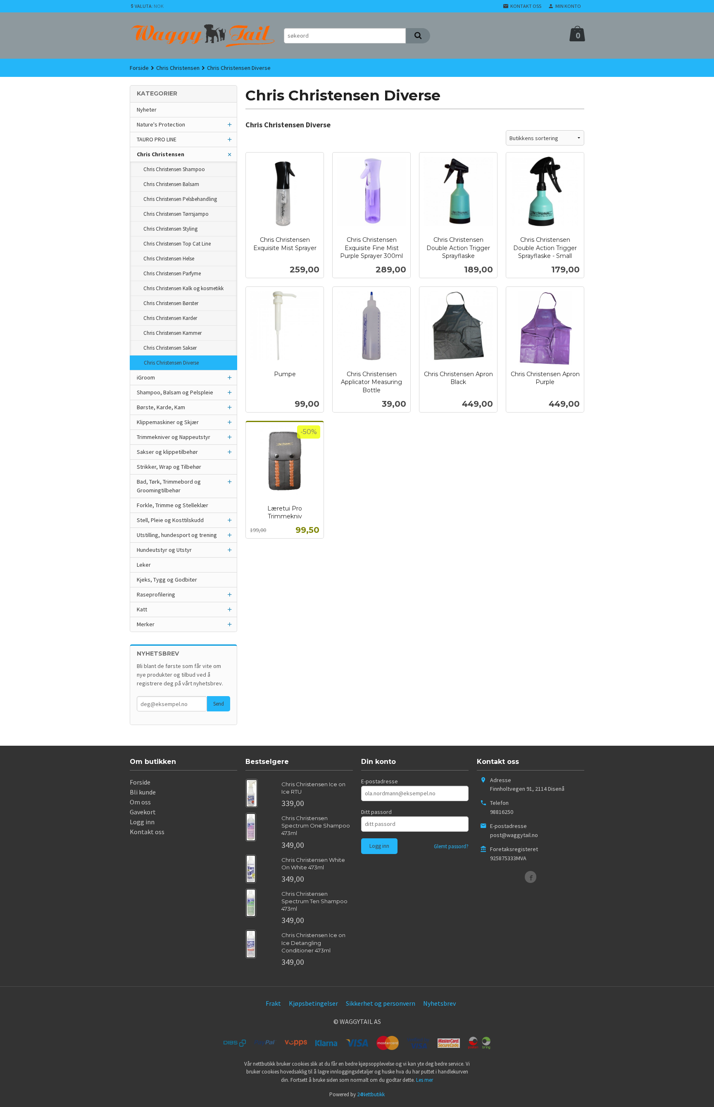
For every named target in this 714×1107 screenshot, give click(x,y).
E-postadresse (379, 781)
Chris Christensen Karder (170, 318)
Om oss (140, 802)
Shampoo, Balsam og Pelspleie (175, 392)
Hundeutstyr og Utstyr (164, 550)
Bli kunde (143, 792)
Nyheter (147, 109)
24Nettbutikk (371, 1094)
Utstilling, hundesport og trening (177, 535)
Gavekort (143, 812)
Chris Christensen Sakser (170, 347)
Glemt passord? (451, 846)
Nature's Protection (161, 124)
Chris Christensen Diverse (171, 362)
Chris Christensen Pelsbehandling (180, 199)
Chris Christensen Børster (170, 303)
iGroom (146, 377)
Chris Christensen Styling (170, 228)
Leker (144, 564)
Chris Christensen (160, 154)
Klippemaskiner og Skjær (168, 422)
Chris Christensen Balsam (171, 184)
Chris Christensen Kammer (172, 332)
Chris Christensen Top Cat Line (177, 243)
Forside (139, 68)
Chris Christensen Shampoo (174, 169)
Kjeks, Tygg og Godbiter (167, 579)
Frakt (273, 1003)
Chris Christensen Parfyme (172, 273)
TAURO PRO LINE (156, 139)
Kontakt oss (147, 832)
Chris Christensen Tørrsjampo (176, 213)
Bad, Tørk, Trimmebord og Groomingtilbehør (169, 486)
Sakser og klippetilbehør (167, 452)
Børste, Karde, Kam (161, 407)
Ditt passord (376, 812)
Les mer (424, 1079)
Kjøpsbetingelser (313, 1003)
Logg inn (142, 822)
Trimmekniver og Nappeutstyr (173, 437)
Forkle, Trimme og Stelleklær (172, 505)
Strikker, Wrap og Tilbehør (169, 466)
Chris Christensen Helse (168, 258)
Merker (146, 624)
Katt (142, 609)
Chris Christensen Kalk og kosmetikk (183, 288)
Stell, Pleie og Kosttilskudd (170, 520)
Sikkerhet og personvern (380, 1003)
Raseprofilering (156, 594)
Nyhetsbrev (439, 1003)
